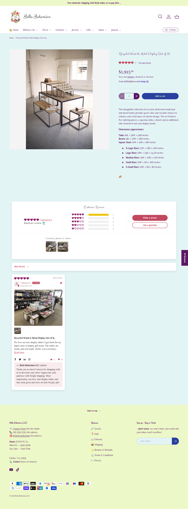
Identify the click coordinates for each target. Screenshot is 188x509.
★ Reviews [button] (185, 258)
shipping (130, 77)
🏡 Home (14, 30)
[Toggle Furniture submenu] (66, 30)
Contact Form (19, 429)
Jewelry (75, 30)
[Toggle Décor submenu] (50, 30)
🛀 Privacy (96, 460)
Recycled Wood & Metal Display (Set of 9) (31, 38)
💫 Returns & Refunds (102, 450)
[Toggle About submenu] (106, 30)
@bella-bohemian (21, 436)
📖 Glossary (96, 439)
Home (11, 38)
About (101, 30)
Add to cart (160, 96)
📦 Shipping (97, 444)
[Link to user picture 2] (17, 330)
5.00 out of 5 (46, 220)
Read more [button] (19, 352)
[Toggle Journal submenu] (120, 30)
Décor (45, 30)
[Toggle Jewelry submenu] (81, 30)
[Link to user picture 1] (38, 308)
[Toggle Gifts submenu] (93, 30)
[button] (177, 17)
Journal (114, 30)
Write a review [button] (150, 218)
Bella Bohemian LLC (22, 496)
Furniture (60, 30)
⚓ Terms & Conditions (102, 455)
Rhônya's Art (29, 30)
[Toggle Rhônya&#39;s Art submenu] (37, 30)
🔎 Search (96, 429)
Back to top (92, 411)
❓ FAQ (95, 434)
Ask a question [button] (150, 225)
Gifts (88, 30)
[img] (21, 278)
